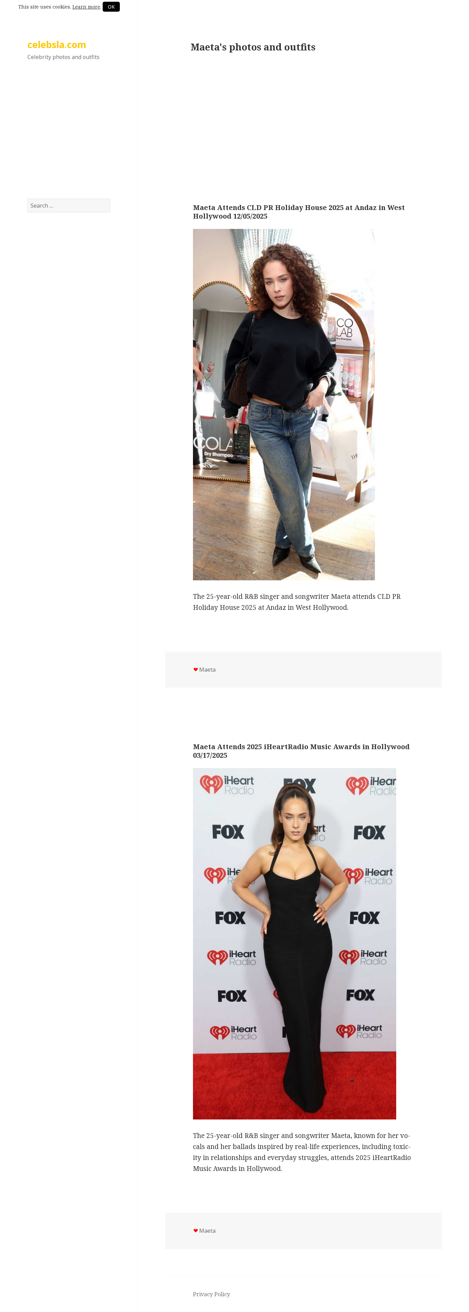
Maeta (207, 669)
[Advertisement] (69, 137)
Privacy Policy (211, 1294)
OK (111, 6)
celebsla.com (56, 44)
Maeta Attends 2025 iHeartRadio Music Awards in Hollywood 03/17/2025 (301, 751)
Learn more (86, 6)
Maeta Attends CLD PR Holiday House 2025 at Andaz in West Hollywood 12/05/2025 (299, 212)
